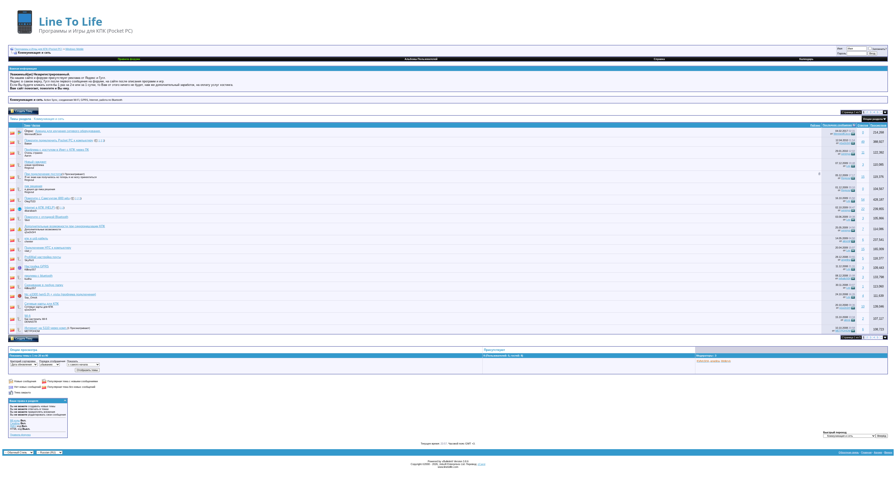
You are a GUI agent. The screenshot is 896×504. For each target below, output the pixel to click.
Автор (36, 125)
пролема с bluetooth (38, 275)
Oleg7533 (29, 201)
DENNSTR (30, 321)
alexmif (846, 241)
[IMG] (13, 426)
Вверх (888, 452)
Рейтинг (815, 125)
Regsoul (845, 178)
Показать (72, 361)
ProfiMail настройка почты (42, 257)
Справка (659, 59)
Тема (27, 125)
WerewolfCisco (33, 134)
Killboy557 (30, 269)
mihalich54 (844, 278)
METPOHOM (32, 331)
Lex (848, 165)
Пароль (841, 53)
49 (862, 142)
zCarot (481, 464)
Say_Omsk (30, 297)
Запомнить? (879, 49)
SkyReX (29, 260)
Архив (878, 452)
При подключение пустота (43, 174)
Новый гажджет (35, 162)
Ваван (28, 143)
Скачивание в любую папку (43, 285)
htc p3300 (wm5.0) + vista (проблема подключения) (60, 294)
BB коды (15, 420)
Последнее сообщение (837, 125)
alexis (847, 319)
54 (862, 199)
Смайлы (15, 423)
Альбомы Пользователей (421, 59)
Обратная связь (849, 452)
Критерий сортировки (22, 361)
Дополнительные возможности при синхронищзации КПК (64, 226)
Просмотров (878, 125)
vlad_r (28, 250)
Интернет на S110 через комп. (45, 328)
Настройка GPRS (36, 266)
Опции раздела (873, 119)
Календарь (806, 59)
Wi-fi (27, 316)
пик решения (33, 186)
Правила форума (20, 434)
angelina (845, 259)
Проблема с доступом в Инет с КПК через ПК (56, 149)
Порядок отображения (52, 361)
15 (862, 176)
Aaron (27, 155)
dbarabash (30, 210)
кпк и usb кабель (36, 238)
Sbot (27, 220)
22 (862, 209)
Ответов (863, 125)
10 (862, 306)
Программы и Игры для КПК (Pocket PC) (38, 49)
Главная (866, 452)
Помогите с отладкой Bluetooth (46, 217)
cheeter (28, 241)
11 (862, 152)
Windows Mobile (74, 49)
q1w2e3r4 (844, 143)
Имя (839, 48)
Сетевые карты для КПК (41, 303)
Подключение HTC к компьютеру (47, 247)
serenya (845, 153)
